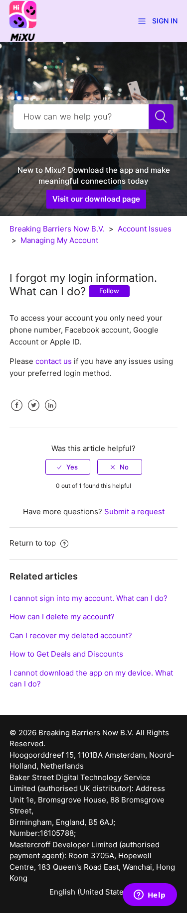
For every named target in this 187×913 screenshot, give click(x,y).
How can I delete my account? (62, 616)
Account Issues (145, 228)
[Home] (22, 20)
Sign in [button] (165, 20)
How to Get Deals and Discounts (66, 654)
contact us (53, 361)
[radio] (67, 467)
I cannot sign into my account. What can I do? (88, 598)
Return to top (33, 543)
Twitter (33, 412)
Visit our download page (96, 199)
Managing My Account (59, 240)
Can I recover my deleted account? (70, 635)
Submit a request (134, 511)
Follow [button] (109, 291)
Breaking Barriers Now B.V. (57, 228)
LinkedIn (50, 412)
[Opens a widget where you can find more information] (149, 895)
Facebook (16, 412)
